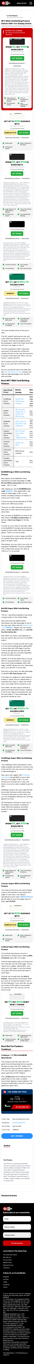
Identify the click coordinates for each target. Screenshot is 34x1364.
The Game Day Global (10, 1254)
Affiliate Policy (7, 1262)
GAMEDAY (10, 293)
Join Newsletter (17, 1243)
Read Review (17, 66)
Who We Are (7, 1257)
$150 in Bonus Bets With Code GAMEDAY (20, 423)
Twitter (5, 1282)
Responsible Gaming (18, 54)
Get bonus (17, 58)
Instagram (6, 1277)
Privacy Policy (7, 1260)
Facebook (6, 1284)
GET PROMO (17, 1136)
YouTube (6, 1279)
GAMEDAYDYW (10, 133)
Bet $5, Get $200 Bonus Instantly (19, 401)
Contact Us (6, 1268)
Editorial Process (8, 1265)
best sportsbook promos (13, 372)
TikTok (5, 1287)
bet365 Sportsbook (19, 1122)
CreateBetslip (21, 3)
